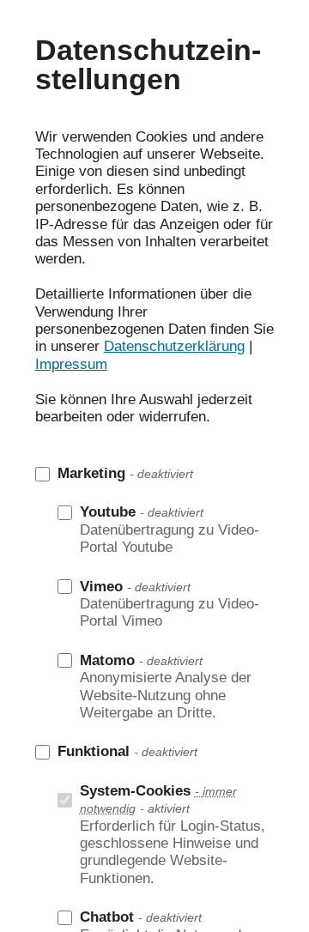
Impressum (71, 364)
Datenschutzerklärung (174, 346)
